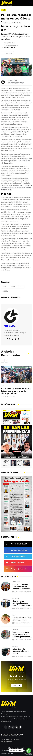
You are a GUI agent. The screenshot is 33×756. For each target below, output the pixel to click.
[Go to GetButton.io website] (29, 754)
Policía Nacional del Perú (10, 287)
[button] (2, 361)
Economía (15, 598)
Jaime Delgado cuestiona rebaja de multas (20, 651)
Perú (2, 386)
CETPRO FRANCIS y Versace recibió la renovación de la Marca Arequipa (22, 587)
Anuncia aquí (16, 677)
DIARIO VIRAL (11, 43)
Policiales (5, 291)
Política (15, 646)
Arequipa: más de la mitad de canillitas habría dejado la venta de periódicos (21, 635)
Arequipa (15, 629)
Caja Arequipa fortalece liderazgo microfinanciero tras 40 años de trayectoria (21, 603)
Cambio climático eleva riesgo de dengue (21, 619)
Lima (21, 287)
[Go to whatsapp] (28, 750)
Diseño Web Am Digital (7, 753)
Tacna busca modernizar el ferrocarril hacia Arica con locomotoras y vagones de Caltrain (13, 391)
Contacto (16, 685)
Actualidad (16, 581)
